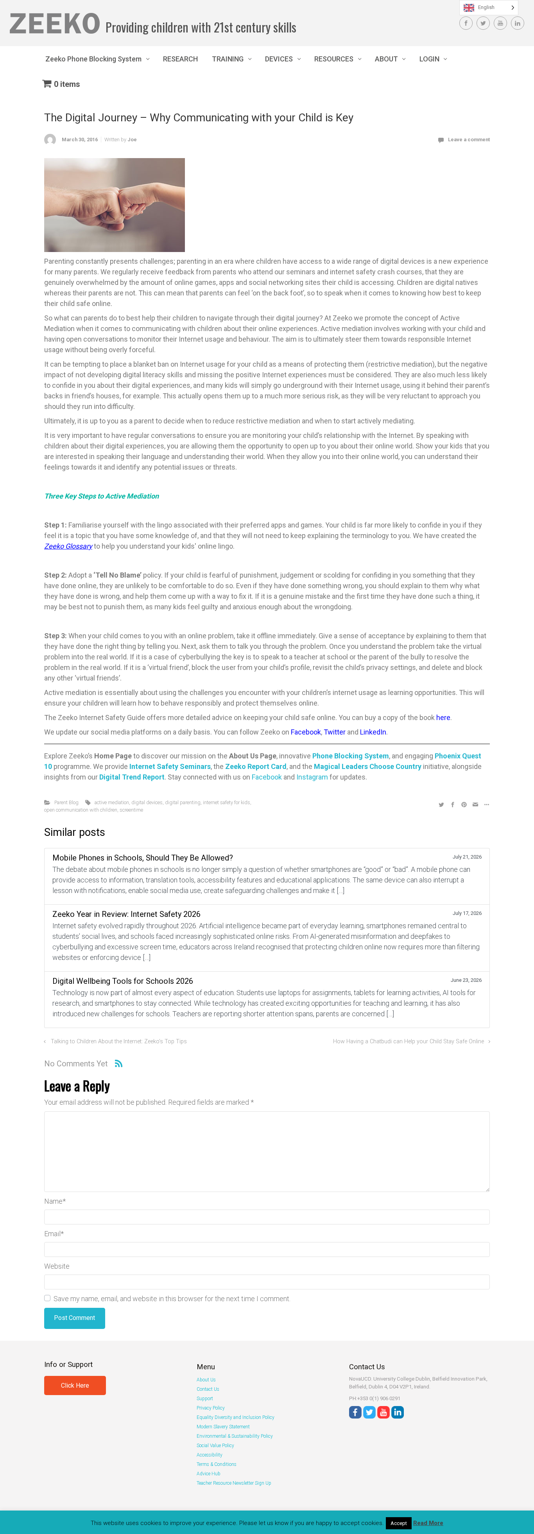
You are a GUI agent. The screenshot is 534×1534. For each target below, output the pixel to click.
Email (54, 1234)
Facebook (306, 732)
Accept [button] (399, 1523)
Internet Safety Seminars (170, 766)
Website (57, 1266)
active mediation (112, 802)
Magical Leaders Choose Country (367, 766)
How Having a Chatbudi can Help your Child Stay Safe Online (408, 1041)
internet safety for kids (226, 802)
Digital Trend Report (132, 777)
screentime (131, 810)
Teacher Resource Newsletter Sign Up (234, 1483)
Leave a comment (469, 139)
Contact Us (208, 1389)
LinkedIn (373, 732)
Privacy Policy (211, 1408)
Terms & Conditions (217, 1464)
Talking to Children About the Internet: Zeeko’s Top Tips (119, 1041)
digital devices (147, 802)
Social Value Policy (215, 1445)
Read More (428, 1523)
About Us (206, 1380)
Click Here (75, 1385)
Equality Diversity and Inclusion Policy (235, 1417)
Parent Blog (66, 802)
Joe (132, 139)
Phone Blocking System (350, 756)
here (443, 717)
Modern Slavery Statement (223, 1427)
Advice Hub (208, 1473)
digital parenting (183, 802)
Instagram (312, 777)
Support (205, 1398)
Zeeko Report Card (256, 766)
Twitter (335, 732)
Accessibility (209, 1455)
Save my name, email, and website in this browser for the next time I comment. (172, 1299)
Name (55, 1201)
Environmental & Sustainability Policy (235, 1436)
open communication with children (80, 810)
